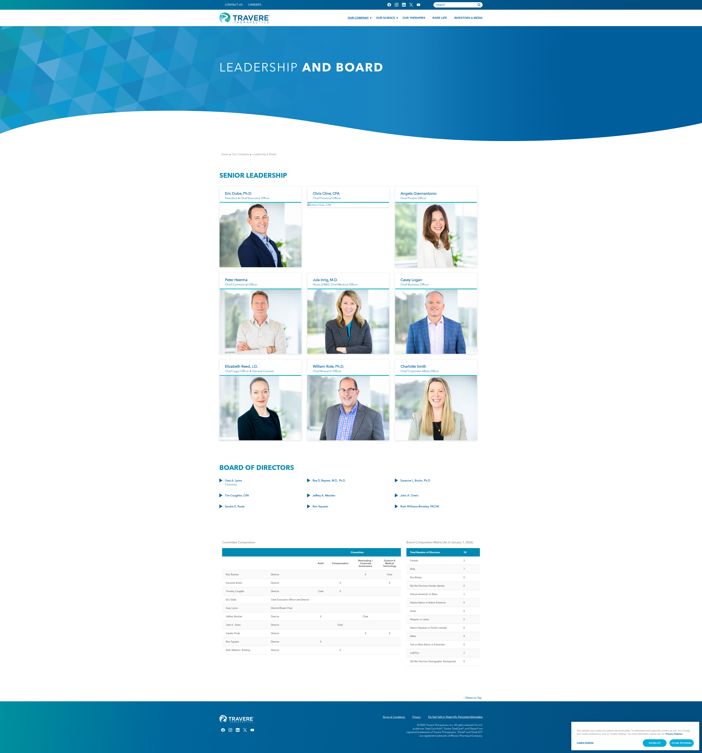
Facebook (389, 5)
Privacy (416, 717)
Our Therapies (414, 17)
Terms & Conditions (394, 717)
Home (225, 154)
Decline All (654, 743)
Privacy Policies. (674, 734)
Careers (254, 4)
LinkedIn (403, 5)
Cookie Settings (585, 742)
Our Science (385, 17)
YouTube (418, 5)
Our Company (358, 17)
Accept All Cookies (681, 743)
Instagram (396, 5)
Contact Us (234, 4)
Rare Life (440, 17)
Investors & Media (468, 17)
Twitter (411, 5)
